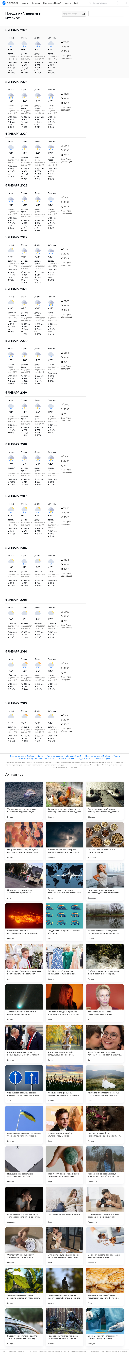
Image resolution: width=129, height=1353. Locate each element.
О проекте (33, 1351)
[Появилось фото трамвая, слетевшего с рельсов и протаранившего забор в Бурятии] (24, 882)
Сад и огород (84, 758)
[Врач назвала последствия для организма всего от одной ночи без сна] (24, 1206)
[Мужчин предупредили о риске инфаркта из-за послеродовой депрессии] (64, 1246)
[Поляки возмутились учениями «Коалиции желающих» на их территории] (64, 1327)
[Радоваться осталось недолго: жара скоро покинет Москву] (24, 1327)
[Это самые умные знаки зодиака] (64, 1206)
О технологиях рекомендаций (75, 1351)
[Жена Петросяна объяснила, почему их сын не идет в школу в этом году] (105, 1044)
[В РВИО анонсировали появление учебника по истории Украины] (24, 1125)
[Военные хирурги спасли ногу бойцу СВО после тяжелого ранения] (105, 1327)
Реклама (21, 1351)
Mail (4, 1351)
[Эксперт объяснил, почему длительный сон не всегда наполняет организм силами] (24, 1246)
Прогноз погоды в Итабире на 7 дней (102, 756)
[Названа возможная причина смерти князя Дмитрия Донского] (64, 1287)
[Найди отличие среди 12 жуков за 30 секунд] (64, 922)
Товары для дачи (102, 758)
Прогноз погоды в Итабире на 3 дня (26, 756)
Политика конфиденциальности (50, 1351)
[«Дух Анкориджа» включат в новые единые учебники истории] (24, 1044)
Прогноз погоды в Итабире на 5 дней (64, 756)
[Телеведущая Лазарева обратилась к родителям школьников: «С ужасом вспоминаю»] (105, 1003)
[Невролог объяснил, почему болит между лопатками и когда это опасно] (105, 882)
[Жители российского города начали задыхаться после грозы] (64, 841)
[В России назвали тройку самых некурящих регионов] (105, 1246)
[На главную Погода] (12, 3)
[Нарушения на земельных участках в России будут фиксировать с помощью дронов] (24, 1165)
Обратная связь (93, 1351)
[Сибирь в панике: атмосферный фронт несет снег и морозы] (105, 963)
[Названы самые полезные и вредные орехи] (105, 841)
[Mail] (4, 3)
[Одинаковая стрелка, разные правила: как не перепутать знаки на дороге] (24, 1084)
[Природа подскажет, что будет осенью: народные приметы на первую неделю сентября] (24, 841)
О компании (12, 1351)
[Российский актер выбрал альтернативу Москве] (64, 1125)
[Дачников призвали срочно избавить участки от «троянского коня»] (24, 1287)
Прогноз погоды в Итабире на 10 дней (36, 758)
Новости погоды (66, 758)
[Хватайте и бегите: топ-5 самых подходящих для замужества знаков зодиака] (105, 1084)
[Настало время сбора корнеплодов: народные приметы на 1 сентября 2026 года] (105, 1125)
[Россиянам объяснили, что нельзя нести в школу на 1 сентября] (24, 963)
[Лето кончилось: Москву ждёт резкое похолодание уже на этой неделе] (105, 922)
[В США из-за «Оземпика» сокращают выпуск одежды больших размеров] (64, 963)
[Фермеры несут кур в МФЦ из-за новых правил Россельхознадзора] (64, 801)
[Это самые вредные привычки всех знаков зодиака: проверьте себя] (64, 1003)
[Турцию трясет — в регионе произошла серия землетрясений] (64, 882)
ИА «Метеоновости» (119, 1351)
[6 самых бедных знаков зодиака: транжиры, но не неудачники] (105, 1206)
